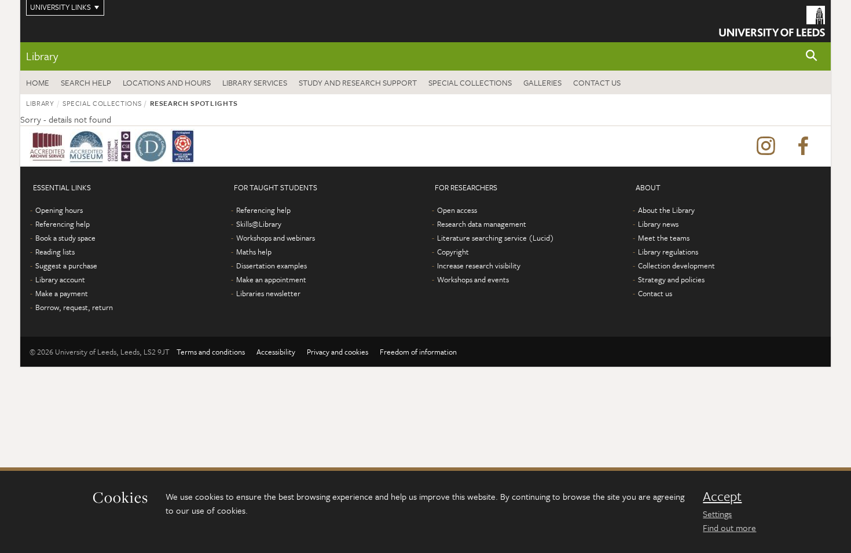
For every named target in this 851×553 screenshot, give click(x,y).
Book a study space (65, 238)
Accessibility (275, 351)
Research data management (481, 224)
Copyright (453, 251)
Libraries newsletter (268, 293)
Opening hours (59, 210)
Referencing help (62, 224)
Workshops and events (473, 279)
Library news (658, 224)
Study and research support (358, 82)
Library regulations (668, 251)
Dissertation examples (271, 265)
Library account (60, 279)
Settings (717, 513)
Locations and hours (167, 82)
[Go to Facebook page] (803, 146)
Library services (254, 82)
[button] (811, 56)
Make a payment (61, 293)
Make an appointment (271, 279)
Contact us (597, 82)
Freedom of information (418, 351)
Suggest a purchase (66, 265)
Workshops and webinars (275, 238)
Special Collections (470, 82)
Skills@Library (258, 224)
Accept (722, 496)
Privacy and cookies (337, 351)
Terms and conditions (211, 351)
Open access (457, 210)
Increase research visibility (478, 265)
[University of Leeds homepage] (772, 21)
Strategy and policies (671, 279)
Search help (86, 82)
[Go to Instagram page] (766, 146)
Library (42, 56)
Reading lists (55, 251)
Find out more (729, 527)
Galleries (542, 82)
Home (37, 82)
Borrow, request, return (74, 307)
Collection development (676, 265)
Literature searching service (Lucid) (495, 238)
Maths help (254, 251)
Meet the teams (663, 238)
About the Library (666, 210)
